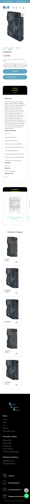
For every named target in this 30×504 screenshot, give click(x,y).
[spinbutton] (15, 65)
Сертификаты (15, 189)
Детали (15, 92)
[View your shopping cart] (20, 8)
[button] (25, 65)
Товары (11, 47)
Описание (15, 88)
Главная (5, 47)
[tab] (15, 88)
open (23, 14)
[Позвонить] (26, 490)
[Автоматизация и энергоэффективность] (6, 7)
